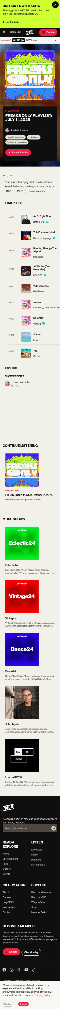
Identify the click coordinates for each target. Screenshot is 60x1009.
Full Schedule (38, 864)
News (6, 853)
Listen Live (15, 32)
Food (5, 863)
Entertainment (10, 858)
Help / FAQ (8, 902)
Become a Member (41, 892)
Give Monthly (31, 952)
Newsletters (9, 907)
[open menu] (5, 32)
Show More (11, 367)
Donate (50, 32)
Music (34, 854)
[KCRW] (8, 810)
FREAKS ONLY (12, 490)
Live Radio (36, 849)
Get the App (12, 22)
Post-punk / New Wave (17, 142)
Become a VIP (38, 897)
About (6, 892)
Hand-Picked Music (15, 137)
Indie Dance (33, 137)
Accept (23, 1004)
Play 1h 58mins (20, 152)
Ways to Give (38, 902)
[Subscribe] (53, 828)
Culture (7, 868)
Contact (7, 912)
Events (6, 873)
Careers (7, 897)
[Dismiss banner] (55, 4)
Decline (8, 1004)
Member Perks (38, 912)
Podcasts (36, 859)
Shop (34, 907)
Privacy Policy (43, 995)
